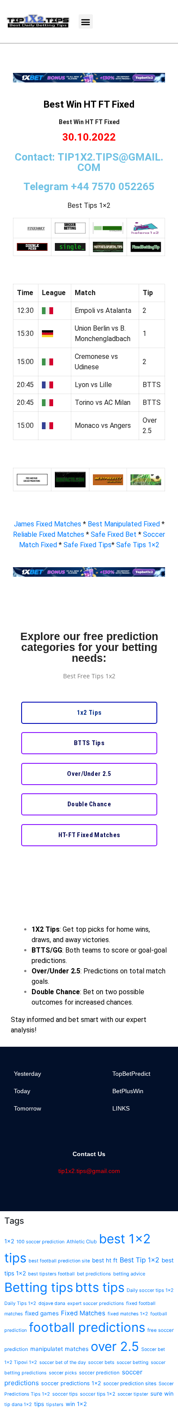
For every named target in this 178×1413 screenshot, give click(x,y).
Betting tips (38, 1287)
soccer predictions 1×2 (71, 1383)
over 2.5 (115, 1346)
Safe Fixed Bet (114, 534)
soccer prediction (99, 1373)
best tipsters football (51, 1274)
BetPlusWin (127, 1091)
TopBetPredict (131, 1073)
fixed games (42, 1313)
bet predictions (94, 1274)
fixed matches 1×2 (128, 1314)
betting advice (129, 1274)
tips (39, 1403)
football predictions (87, 1327)
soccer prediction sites (129, 1383)
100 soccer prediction (40, 1242)
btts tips (99, 1287)
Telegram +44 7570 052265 (89, 187)
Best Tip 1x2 (139, 1260)
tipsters (55, 1404)
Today (22, 1091)
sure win (162, 1393)
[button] (86, 21)
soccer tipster (133, 1394)
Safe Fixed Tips (87, 545)
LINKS (121, 1108)
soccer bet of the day (62, 1362)
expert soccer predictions (95, 1303)
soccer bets (101, 1362)
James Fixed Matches (47, 524)
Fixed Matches (83, 1313)
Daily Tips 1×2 (20, 1303)
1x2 (9, 1241)
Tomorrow (27, 1108)
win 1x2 (76, 1403)
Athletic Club (82, 1242)
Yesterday (27, 1073)
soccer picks (63, 1373)
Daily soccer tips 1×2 (150, 1290)
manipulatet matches (59, 1348)
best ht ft (105, 1260)
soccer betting (133, 1362)
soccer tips (65, 1394)
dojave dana (51, 1303)
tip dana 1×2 (18, 1404)
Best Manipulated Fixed (125, 524)
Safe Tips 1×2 (137, 545)
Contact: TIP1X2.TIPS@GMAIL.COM (89, 162)
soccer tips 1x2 (97, 1394)
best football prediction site (59, 1261)
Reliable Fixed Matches (48, 534)
